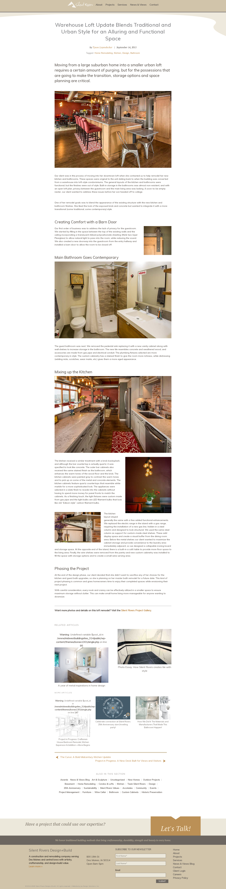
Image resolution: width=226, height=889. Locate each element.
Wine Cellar (100, 792)
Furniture (87, 792)
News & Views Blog (80, 779)
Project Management (69, 792)
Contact (154, 4)
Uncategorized (117, 779)
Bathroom (135, 53)
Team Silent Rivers (136, 783)
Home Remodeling (104, 53)
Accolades (128, 788)
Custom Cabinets (130, 792)
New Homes (134, 779)
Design (125, 53)
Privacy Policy (180, 877)
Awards (64, 779)
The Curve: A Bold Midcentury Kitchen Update (85, 757)
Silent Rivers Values (109, 788)
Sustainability (90, 788)
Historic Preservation (152, 792)
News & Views (138, 4)
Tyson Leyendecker (102, 47)
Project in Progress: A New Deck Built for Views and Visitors (128, 760)
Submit (162, 881)
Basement (70, 783)
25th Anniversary (72, 788)
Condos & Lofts (106, 783)
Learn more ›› (35, 866)
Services (122, 4)
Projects (110, 4)
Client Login (179, 870)
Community (141, 788)
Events (153, 788)
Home (176, 849)
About (99, 4)
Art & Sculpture (99, 779)
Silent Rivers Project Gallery (136, 610)
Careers (177, 874)
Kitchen (117, 53)
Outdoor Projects (151, 779)
